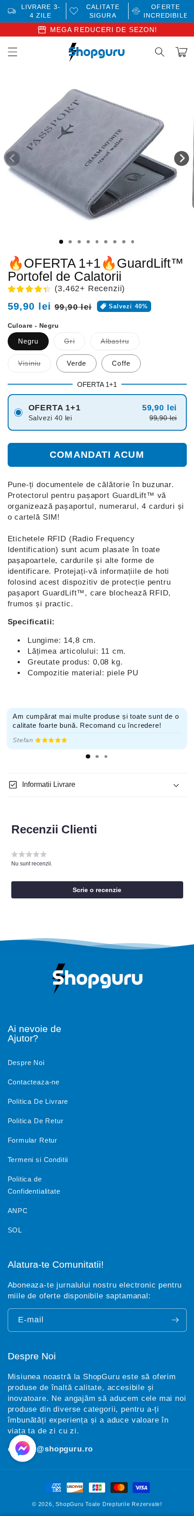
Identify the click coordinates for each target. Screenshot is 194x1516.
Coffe (121, 363)
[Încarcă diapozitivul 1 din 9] (132, 241)
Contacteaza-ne (34, 1082)
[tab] (87, 756)
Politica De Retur (36, 1121)
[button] (160, 52)
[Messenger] (22, 1448)
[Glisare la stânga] (12, 158)
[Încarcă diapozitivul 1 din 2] (70, 241)
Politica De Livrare (38, 1101)
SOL (15, 1230)
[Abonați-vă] (175, 1320)
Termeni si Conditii (38, 1159)
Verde (77, 363)
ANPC (18, 1210)
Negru (28, 341)
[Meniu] (12, 52)
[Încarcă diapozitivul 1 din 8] (123, 241)
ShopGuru (69, 1504)
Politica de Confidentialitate (34, 1185)
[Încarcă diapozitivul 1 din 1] (61, 241)
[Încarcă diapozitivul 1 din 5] (97, 241)
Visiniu (34, 365)
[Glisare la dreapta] (181, 158)
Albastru (120, 343)
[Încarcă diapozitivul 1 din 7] (115, 241)
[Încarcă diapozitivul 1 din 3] (79, 241)
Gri (74, 343)
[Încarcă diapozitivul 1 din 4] (87, 241)
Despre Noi (26, 1062)
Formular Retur (33, 1140)
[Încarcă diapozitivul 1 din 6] (106, 241)
